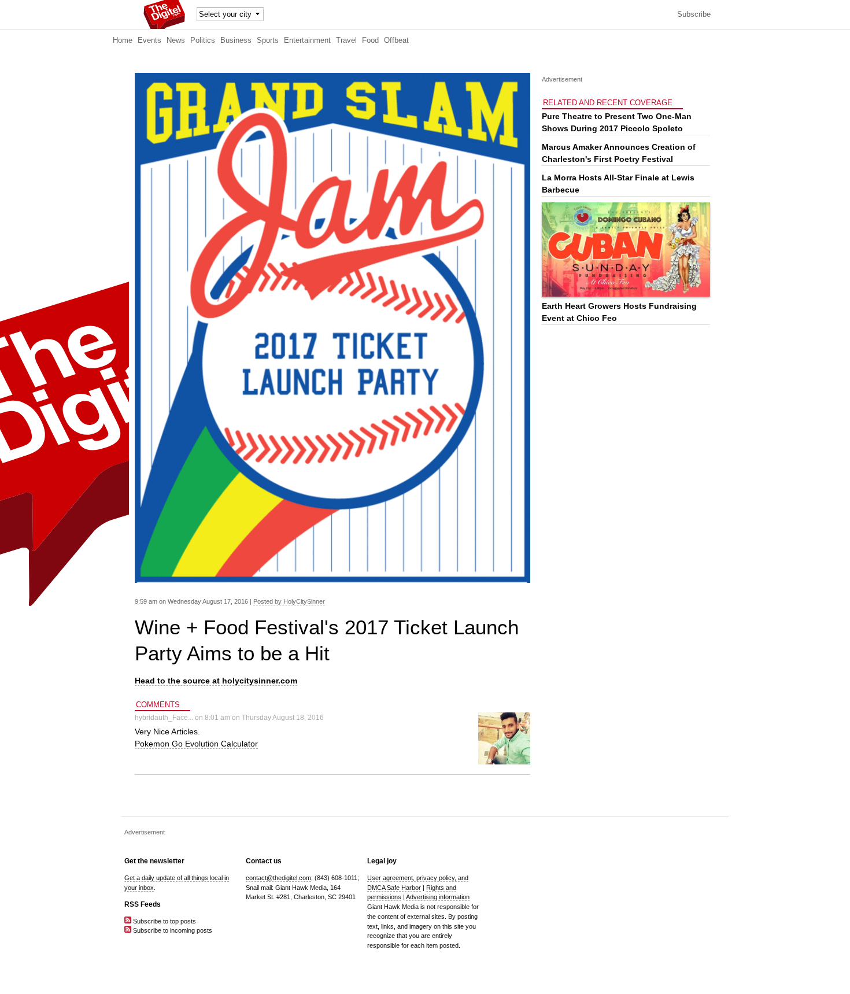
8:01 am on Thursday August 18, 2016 (264, 718)
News (176, 40)
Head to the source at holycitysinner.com (216, 680)
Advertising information (438, 896)
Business (236, 40)
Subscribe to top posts (163, 921)
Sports (268, 40)
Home (122, 40)
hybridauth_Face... (164, 718)
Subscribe (694, 14)
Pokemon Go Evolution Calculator (196, 743)
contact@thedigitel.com (278, 877)
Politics (202, 40)
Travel (346, 40)
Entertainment (307, 40)
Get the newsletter (154, 861)
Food (370, 40)
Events (149, 40)
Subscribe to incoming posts (171, 930)
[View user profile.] (504, 762)
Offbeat (396, 40)
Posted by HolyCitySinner (289, 601)
